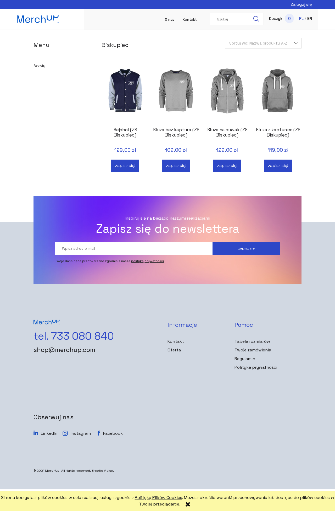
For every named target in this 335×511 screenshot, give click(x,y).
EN (309, 18)
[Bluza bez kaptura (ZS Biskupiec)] (176, 95)
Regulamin (244, 358)
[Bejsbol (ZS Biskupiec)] (125, 95)
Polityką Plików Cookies (158, 497)
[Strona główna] (38, 19)
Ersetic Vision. (103, 471)
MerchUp (52, 471)
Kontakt (176, 341)
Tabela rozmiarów (252, 341)
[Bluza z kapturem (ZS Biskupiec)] (278, 95)
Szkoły (39, 65)
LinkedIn (49, 433)
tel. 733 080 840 (74, 336)
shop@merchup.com (64, 350)
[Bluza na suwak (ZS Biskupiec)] (227, 95)
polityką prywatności (147, 261)
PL (301, 18)
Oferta (174, 350)
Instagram (81, 433)
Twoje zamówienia (252, 350)
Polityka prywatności (255, 367)
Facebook (113, 433)
